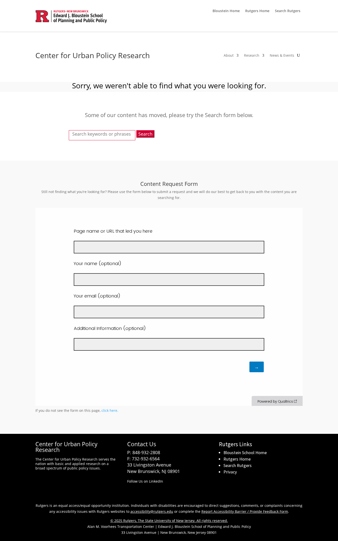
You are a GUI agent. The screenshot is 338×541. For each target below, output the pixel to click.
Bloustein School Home (245, 452)
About (229, 56)
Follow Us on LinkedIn (145, 481)
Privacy (230, 472)
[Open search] (298, 55)
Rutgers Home (257, 11)
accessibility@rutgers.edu (151, 511)
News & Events (282, 56)
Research (251, 56)
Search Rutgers (287, 11)
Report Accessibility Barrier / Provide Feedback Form (244, 511)
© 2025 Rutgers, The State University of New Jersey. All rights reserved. (169, 520)
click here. (109, 410)
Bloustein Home (226, 11)
